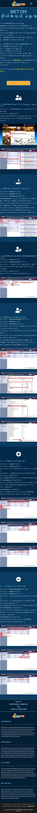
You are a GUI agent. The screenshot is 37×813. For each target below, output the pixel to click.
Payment (11, 464)
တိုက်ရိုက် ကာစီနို (6, 806)
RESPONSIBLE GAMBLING (18, 704)
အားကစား (32, 804)
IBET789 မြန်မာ (11, 23)
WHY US (18, 702)
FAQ (18, 707)
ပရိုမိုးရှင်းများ (25, 804)
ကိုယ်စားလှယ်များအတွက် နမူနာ (20, 806)
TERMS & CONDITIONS (18, 709)
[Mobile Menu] (31, 4)
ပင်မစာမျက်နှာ (6, 804)
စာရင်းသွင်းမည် (16, 804)
